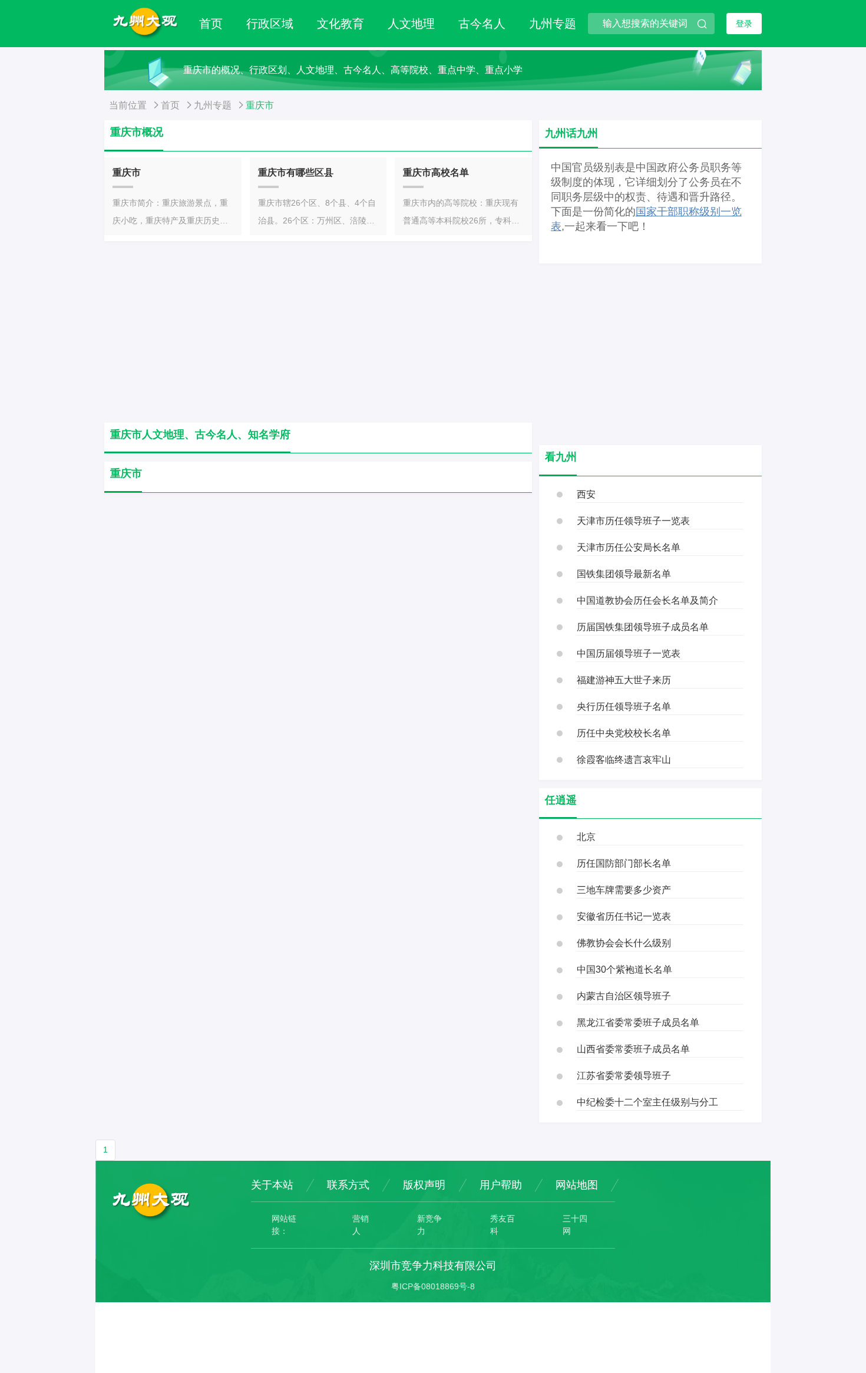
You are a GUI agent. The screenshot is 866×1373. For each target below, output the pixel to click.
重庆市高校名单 (436, 172)
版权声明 (424, 1185)
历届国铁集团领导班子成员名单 (643, 627)
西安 (586, 494)
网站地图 (577, 1185)
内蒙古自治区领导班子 (624, 996)
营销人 (360, 1225)
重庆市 (127, 172)
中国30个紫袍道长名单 (624, 969)
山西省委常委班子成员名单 (633, 1049)
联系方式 (348, 1185)
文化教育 (340, 23)
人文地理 (411, 23)
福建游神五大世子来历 (624, 680)
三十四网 (575, 1225)
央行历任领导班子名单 (624, 707)
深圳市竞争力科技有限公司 (433, 1266)
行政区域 (269, 23)
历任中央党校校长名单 (624, 733)
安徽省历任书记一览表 (624, 916)
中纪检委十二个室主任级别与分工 (647, 1102)
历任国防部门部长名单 (624, 863)
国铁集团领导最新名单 (624, 574)
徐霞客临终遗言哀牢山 (624, 760)
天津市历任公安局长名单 (628, 547)
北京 (586, 837)
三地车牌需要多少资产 (624, 890)
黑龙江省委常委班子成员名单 (638, 1023)
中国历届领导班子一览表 (628, 653)
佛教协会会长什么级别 (624, 943)
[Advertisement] (318, 331)
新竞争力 (429, 1225)
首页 (211, 23)
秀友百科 (502, 1225)
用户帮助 (501, 1185)
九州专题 (552, 23)
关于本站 (272, 1185)
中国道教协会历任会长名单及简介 (647, 600)
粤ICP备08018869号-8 (433, 1286)
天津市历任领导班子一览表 (633, 521)
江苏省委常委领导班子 (624, 1076)
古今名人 (481, 23)
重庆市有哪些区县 (295, 172)
